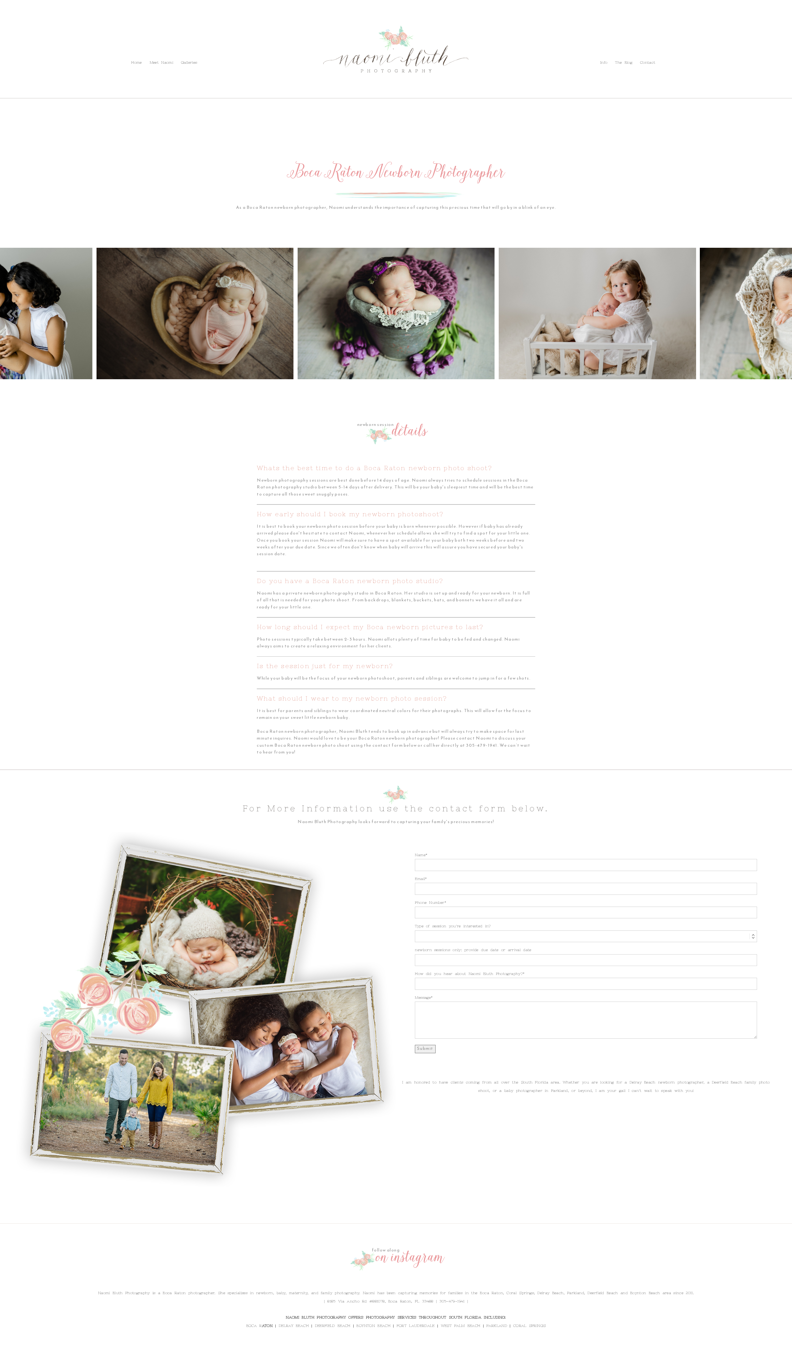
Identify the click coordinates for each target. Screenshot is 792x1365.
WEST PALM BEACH (460, 1326)
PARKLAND (496, 1326)
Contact (94, 48)
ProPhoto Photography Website (436, 1358)
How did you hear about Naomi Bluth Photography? (469, 974)
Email (420, 879)
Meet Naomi (161, 62)
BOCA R (254, 1326)
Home (136, 62)
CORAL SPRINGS (529, 1326)
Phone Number (429, 902)
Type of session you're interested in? (453, 926)
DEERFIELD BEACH (333, 1326)
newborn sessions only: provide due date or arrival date (473, 950)
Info (52, 48)
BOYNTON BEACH (373, 1326)
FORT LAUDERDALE (416, 1326)
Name (420, 855)
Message (423, 997)
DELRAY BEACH (294, 1326)
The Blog (71, 48)
